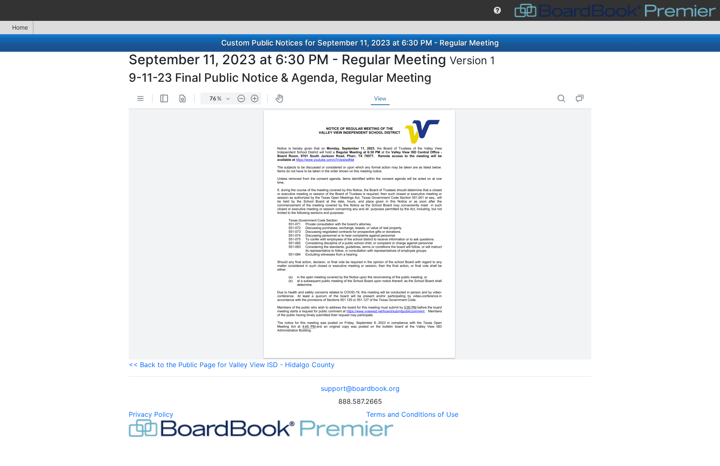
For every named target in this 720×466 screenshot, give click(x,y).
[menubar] (360, 10)
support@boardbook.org (360, 388)
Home (20, 27)
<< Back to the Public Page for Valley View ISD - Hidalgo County (232, 364)
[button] (497, 10)
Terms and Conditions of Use (412, 414)
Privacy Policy (151, 414)
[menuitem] (497, 10)
